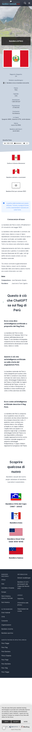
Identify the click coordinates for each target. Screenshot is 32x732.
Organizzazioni (6, 625)
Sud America (5, 602)
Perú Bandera (5, 651)
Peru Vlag (4, 668)
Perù (16, 90)
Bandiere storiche (7, 629)
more (26, 721)
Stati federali (5, 612)
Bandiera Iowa (16, 523)
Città (3, 617)
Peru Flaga (4, 660)
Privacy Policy (18, 729)
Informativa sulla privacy (22, 604)
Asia (2, 584)
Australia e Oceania (7, 588)
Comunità (4, 621)
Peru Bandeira (6, 664)
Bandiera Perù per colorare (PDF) (16, 191)
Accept (16, 721)
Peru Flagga (5, 672)
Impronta (20, 598)
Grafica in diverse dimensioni (16, 163)
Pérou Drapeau (6, 655)
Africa (3, 580)
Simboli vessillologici (23, 578)
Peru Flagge (5, 643)
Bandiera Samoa (16, 558)
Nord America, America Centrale (7, 597)
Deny (6, 721)
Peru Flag (4, 647)
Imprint (12, 729)
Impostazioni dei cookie (22, 610)
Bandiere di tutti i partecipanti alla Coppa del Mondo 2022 (23, 585)
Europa (3, 592)
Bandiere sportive (7, 633)
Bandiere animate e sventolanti (16, 177)
